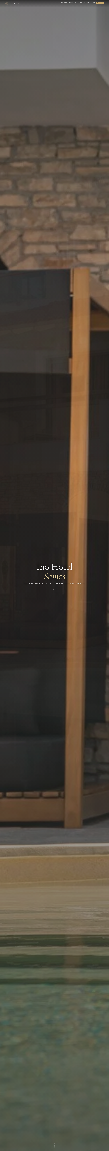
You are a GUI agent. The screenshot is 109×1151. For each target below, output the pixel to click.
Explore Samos (73, 2)
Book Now (100, 2)
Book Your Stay (54, 590)
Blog (88, 2)
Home (56, 2)
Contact (93, 2)
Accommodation (63, 2)
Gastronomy (82, 2)
